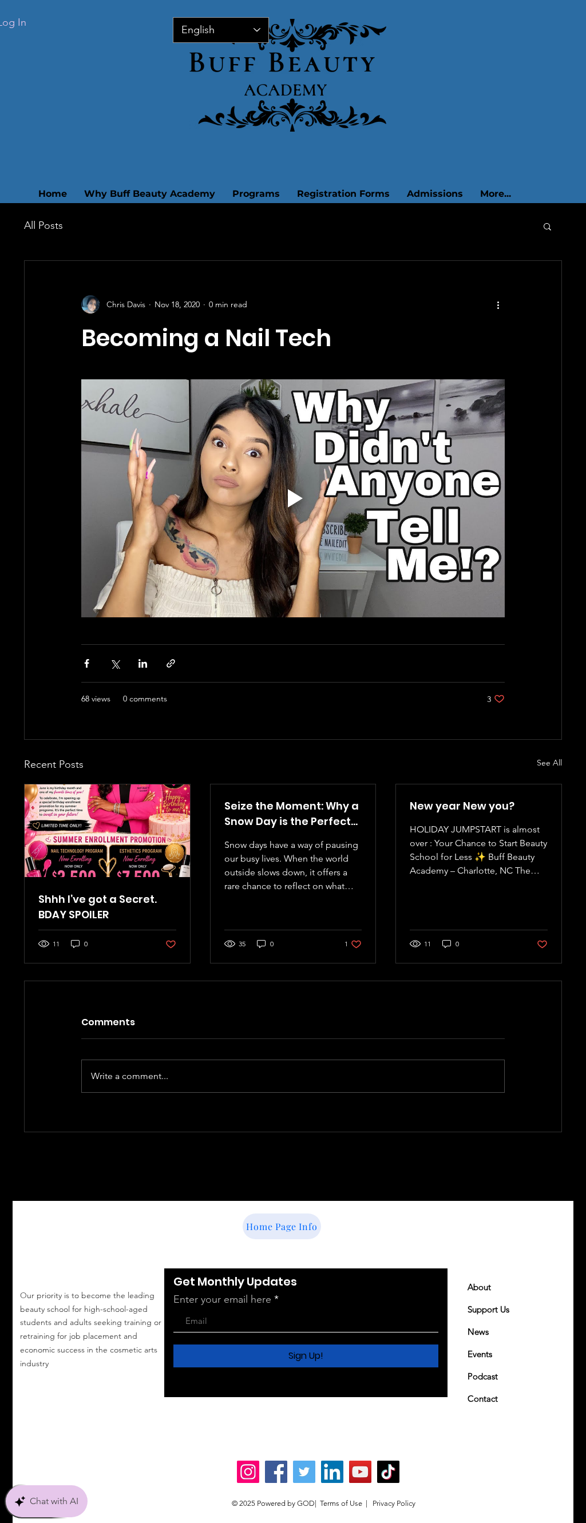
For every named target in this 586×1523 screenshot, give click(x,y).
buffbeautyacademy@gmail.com (107, 1388)
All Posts (43, 225)
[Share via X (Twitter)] (114, 663)
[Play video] (293, 498)
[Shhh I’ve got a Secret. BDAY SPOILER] (107, 830)
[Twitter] (304, 1472)
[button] (547, 226)
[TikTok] (388, 1472)
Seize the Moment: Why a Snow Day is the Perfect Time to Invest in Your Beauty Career (291, 814)
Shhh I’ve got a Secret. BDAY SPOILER (97, 907)
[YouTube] (360, 1472)
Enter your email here (222, 1299)
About (479, 1287)
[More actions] (498, 304)
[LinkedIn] (332, 1472)
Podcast (483, 1376)
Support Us (488, 1309)
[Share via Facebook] (86, 663)
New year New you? (462, 806)
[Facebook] (276, 1472)
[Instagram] (248, 1472)
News (478, 1331)
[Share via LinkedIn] (142, 663)
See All (549, 762)
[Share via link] (170, 663)
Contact (483, 1398)
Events (480, 1354)
